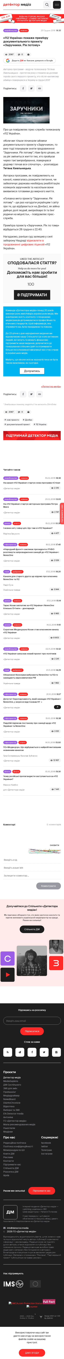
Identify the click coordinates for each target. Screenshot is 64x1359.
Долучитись (32, 371)
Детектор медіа (12, 1077)
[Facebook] (23, 88)
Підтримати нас (12, 1164)
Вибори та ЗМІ (11, 1110)
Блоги (7, 771)
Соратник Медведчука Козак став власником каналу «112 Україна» (31, 631)
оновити (54, 845)
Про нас (9, 1137)
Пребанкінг (9, 1091)
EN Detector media (13, 1113)
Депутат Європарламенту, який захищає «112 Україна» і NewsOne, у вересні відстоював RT (32, 700)
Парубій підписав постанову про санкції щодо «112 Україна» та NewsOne (29, 724)
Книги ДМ (8, 1153)
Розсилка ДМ (10, 1171)
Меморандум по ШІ (14, 1150)
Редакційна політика (14, 1142)
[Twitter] (31, 88)
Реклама (8, 1157)
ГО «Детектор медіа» (14, 1120)
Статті (17, 523)
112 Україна (41, 424)
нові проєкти (13, 420)
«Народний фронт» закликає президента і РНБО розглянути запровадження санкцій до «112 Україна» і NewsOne (31, 552)
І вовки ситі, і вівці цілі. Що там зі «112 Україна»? (28, 528)
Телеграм (46, 1150)
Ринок (7, 523)
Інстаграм (46, 1153)
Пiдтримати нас (42, 1190)
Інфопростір (10, 544)
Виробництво (11, 30)
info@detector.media (18, 1228)
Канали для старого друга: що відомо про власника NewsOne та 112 (30, 578)
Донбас (28, 420)
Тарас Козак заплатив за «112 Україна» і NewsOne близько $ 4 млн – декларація (28, 607)
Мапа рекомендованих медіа (19, 1124)
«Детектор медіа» (51, 386)
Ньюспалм (9, 1128)
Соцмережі (49, 1137)
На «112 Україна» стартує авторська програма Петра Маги (30, 505)
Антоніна (8, 1117)
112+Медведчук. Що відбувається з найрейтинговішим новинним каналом (32, 749)
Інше (7, 571)
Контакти (8, 1160)
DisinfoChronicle (11, 1102)
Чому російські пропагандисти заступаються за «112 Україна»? (30, 778)
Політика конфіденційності (18, 1146)
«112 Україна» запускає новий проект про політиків (29, 653)
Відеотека (8, 1106)
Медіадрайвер (11, 1095)
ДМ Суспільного (12, 1084)
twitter (44, 1146)
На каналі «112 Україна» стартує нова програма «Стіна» (31, 482)
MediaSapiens (10, 1081)
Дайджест (17, 571)
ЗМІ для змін (10, 1088)
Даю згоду (32, 1352)
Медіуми (8, 1131)
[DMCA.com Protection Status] (25, 1303)
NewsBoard (9, 1099)
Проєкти (9, 1072)
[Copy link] (39, 88)
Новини (24, 30)
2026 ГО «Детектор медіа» (21, 1231)
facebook (46, 1142)
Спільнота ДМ (32, 929)
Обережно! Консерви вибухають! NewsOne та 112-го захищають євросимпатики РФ (30, 676)
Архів (6, 1175)
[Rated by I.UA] (32, 1306)
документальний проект (18, 424)
